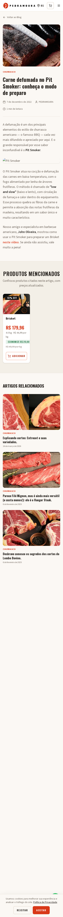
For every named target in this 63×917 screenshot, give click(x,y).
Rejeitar (22, 910)
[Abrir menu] (58, 5)
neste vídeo (11, 242)
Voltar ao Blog (14, 17)
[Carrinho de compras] (50, 5)
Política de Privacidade (45, 902)
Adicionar (18, 356)
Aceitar (41, 910)
